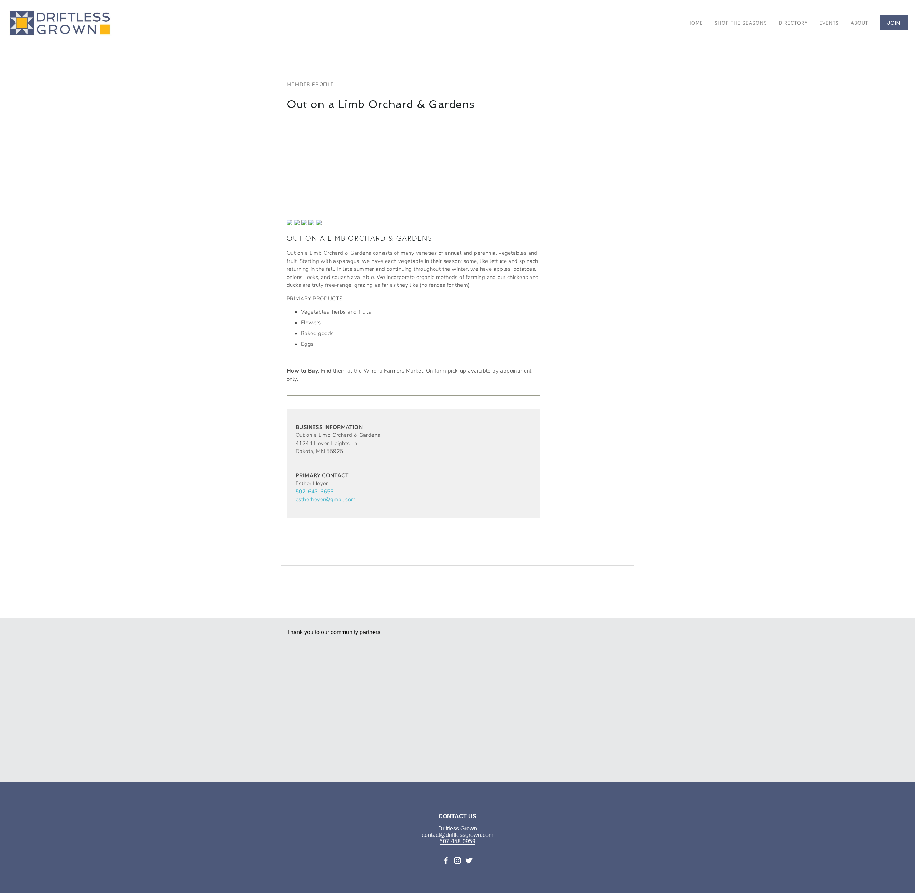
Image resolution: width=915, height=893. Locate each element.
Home (695, 23)
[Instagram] (457, 860)
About (859, 23)
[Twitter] (469, 860)
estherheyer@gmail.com (326, 499)
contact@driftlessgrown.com (457, 835)
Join (893, 23)
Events (829, 23)
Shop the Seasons (740, 23)
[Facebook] (446, 860)
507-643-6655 (315, 491)
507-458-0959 (457, 841)
